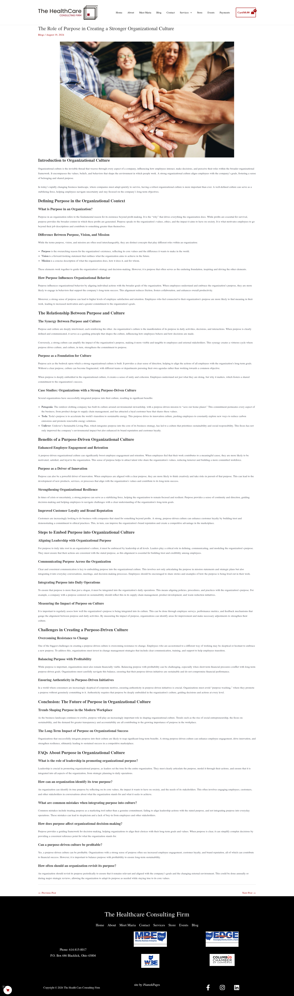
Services (184, 12)
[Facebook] (208, 987)
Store (199, 12)
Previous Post (47, 892)
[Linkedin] (237, 987)
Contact (171, 12)
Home (119, 12)
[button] (190, 12)
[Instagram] (222, 987)
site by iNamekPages (147, 984)
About (130, 12)
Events (211, 12)
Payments (225, 12)
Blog (158, 12)
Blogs (41, 34)
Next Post (249, 892)
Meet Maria (145, 12)
